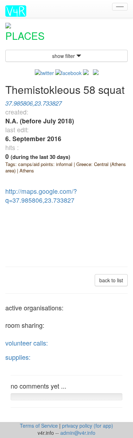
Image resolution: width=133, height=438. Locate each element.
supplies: (18, 357)
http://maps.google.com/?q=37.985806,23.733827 (41, 195)
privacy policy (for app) (87, 425)
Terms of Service (39, 425)
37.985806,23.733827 (33, 103)
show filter (64, 55)
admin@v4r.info (77, 432)
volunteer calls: (26, 342)
